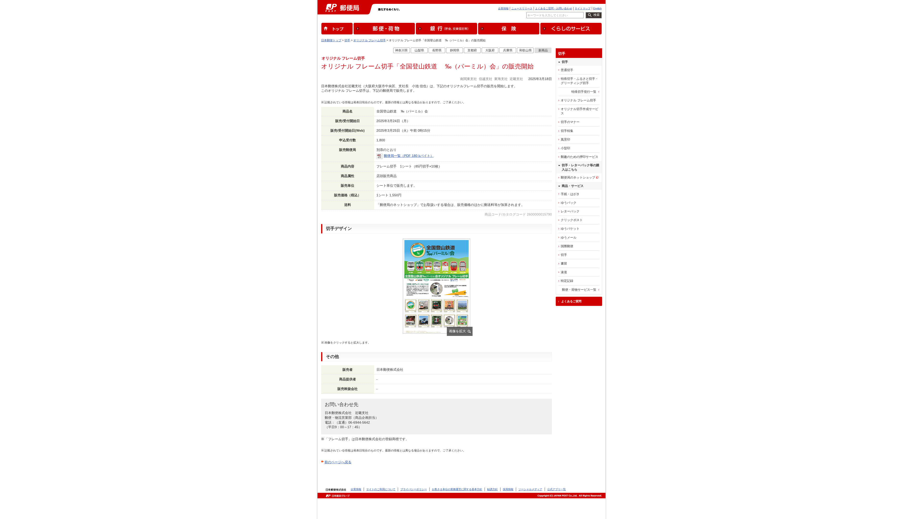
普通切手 (567, 70)
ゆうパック (568, 202)
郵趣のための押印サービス (579, 157)
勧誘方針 (492, 489)
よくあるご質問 (571, 301)
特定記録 (567, 281)
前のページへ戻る (337, 462)
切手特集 (567, 131)
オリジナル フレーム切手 (369, 40)
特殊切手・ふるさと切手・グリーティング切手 (579, 81)
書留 (564, 263)
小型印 (565, 148)
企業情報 (503, 8)
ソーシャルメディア (530, 489)
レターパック (570, 211)
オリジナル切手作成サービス (579, 111)
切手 (347, 40)
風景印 (565, 139)
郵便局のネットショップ (578, 177)
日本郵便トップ (331, 40)
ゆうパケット (570, 228)
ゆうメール (568, 237)
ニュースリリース (521, 8)
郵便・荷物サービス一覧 (579, 289)
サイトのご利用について (380, 489)
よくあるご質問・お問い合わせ (553, 8)
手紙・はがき (570, 194)
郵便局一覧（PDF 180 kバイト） (409, 156)
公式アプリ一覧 (556, 489)
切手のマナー (570, 122)
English (597, 8)
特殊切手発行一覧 (583, 91)
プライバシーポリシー (413, 489)
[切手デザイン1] (436, 288)
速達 (564, 272)
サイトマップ (583, 8)
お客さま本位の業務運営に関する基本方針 (457, 489)
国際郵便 (567, 246)
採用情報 (508, 489)
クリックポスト (572, 220)
